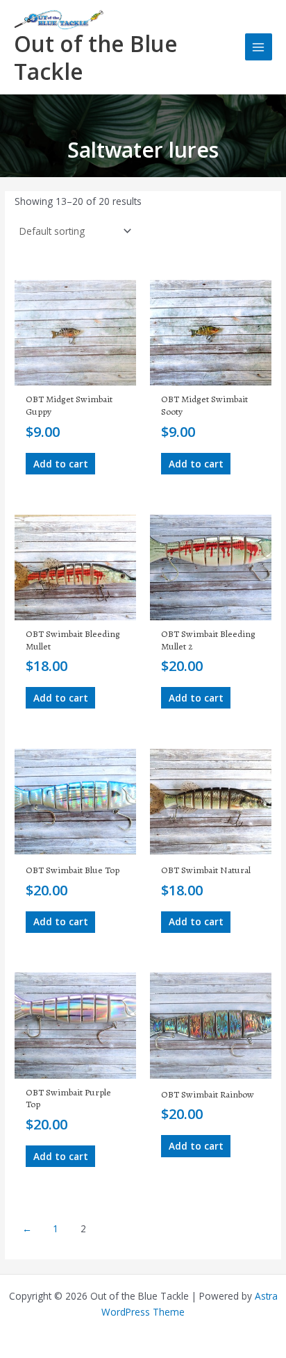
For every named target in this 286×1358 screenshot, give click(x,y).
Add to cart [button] (60, 463)
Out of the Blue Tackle (96, 56)
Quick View (75, 374)
